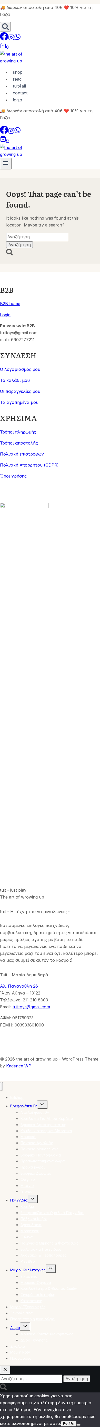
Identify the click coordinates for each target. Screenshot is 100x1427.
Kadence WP (18, 1065)
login (17, 99)
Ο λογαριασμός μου (20, 369)
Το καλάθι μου (15, 380)
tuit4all (19, 86)
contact (20, 92)
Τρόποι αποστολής (19, 443)
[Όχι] (78, 1425)
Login (5, 314)
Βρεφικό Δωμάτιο (36, 1173)
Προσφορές (20, 1358)
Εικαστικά (29, 1276)
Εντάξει (68, 1424)
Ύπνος (26, 1191)
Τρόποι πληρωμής (18, 432)
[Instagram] (11, 38)
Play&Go (28, 1261)
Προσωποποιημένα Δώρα (32, 1319)
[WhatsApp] (17, 38)
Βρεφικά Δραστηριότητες (43, 1124)
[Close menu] (1, 1086)
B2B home (10, 303)
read (17, 79)
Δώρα (15, 1327)
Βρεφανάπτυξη (23, 1106)
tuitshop (17, 1097)
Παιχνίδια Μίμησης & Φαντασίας (49, 1243)
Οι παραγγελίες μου (20, 391)
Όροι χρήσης (13, 476)
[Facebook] (4, 38)
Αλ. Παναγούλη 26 (19, 986)
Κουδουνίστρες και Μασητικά (46, 1131)
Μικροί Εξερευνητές (28, 1307)
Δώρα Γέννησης (34, 1340)
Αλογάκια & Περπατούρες (43, 1255)
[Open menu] (6, 163)
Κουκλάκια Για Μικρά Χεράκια (47, 1118)
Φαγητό (28, 1179)
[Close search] (5, 1370)
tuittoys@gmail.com (31, 1006)
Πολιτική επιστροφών (22, 454)
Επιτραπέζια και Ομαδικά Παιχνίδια (52, 1212)
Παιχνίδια (19, 1200)
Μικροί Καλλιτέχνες (28, 1270)
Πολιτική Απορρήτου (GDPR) (29, 465)
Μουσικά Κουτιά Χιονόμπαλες (47, 1334)
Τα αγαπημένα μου (19, 402)
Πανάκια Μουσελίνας (39, 1149)
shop (18, 71)
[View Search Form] (5, 26)
